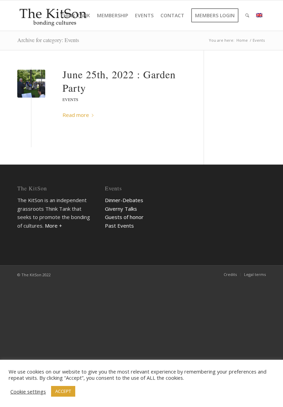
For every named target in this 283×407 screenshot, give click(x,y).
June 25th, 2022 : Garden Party (119, 81)
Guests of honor (124, 217)
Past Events (119, 225)
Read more (75, 114)
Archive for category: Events (48, 39)
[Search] (247, 15)
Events (70, 99)
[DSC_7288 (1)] (31, 84)
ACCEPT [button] (63, 391)
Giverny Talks (121, 208)
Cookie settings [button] (28, 391)
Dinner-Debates (124, 200)
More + (53, 225)
